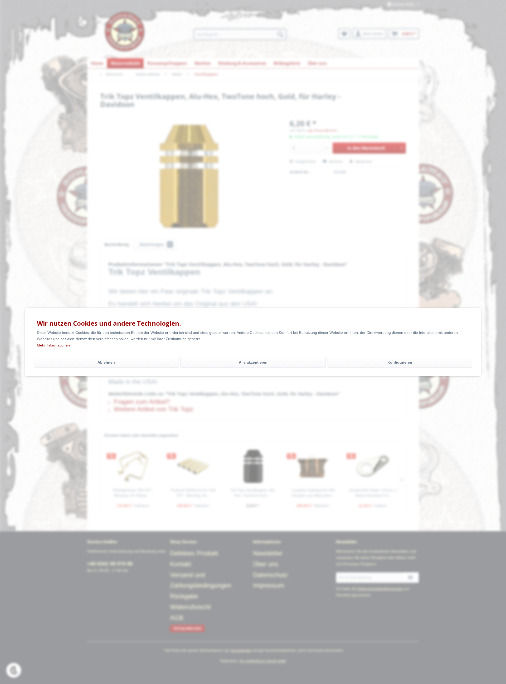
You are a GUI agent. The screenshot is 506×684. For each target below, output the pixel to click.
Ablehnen (106, 362)
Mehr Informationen (53, 345)
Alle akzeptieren (253, 362)
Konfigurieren (399, 362)
